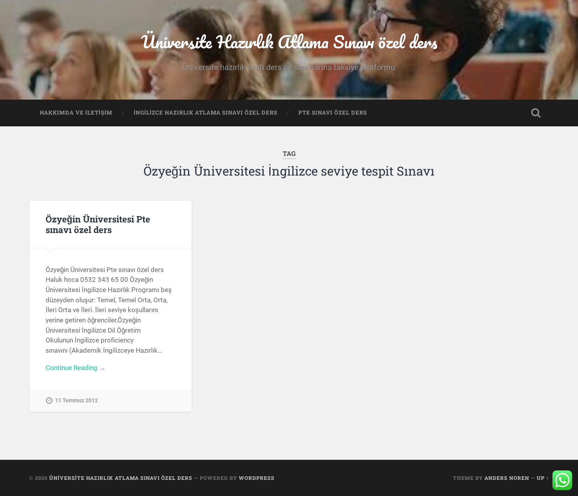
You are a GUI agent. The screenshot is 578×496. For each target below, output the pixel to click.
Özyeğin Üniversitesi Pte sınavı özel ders (98, 224)
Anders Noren (506, 478)
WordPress (256, 478)
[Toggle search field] (536, 113)
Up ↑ (543, 478)
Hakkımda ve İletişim (76, 112)
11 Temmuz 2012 (76, 400)
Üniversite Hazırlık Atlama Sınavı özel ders (289, 42)
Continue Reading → (76, 368)
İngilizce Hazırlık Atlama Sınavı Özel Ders (205, 112)
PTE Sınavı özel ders (332, 112)
